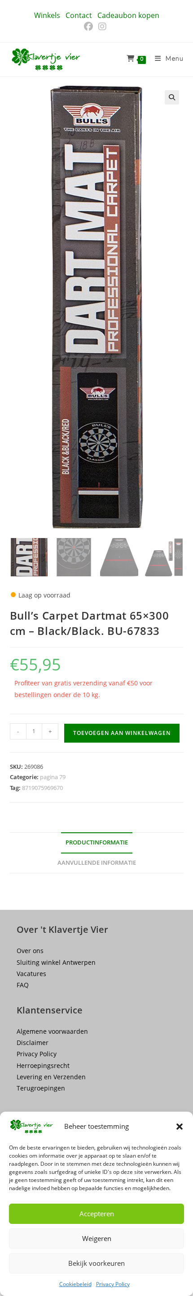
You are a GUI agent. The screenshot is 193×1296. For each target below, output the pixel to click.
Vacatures (31, 973)
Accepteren (96, 1213)
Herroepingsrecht (43, 1065)
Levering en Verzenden (51, 1076)
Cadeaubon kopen (128, 15)
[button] (179, 1126)
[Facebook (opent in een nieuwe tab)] (90, 26)
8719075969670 (42, 788)
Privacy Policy (113, 1284)
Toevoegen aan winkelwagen (122, 733)
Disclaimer (32, 1042)
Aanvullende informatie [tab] (96, 863)
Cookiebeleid (75, 1284)
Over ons (30, 950)
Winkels (47, 15)
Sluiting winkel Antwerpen (56, 962)
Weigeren (96, 1238)
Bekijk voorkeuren (96, 1263)
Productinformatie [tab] (97, 842)
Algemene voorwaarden (52, 1031)
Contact (79, 15)
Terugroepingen (41, 1088)
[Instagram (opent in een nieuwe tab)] (102, 26)
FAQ (23, 985)
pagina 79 (53, 777)
